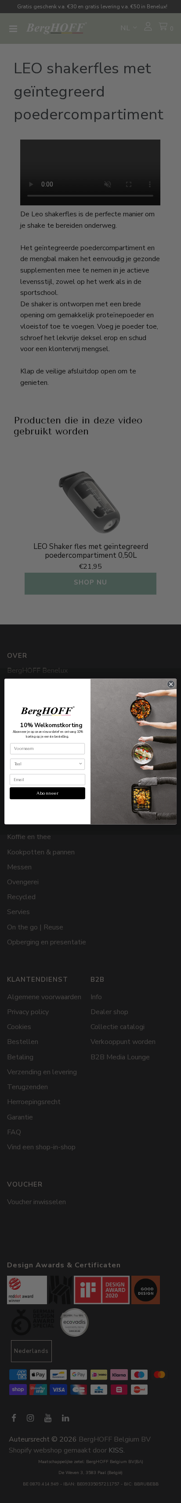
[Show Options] (80, 764)
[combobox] (46, 764)
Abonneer (47, 793)
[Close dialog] (171, 685)
